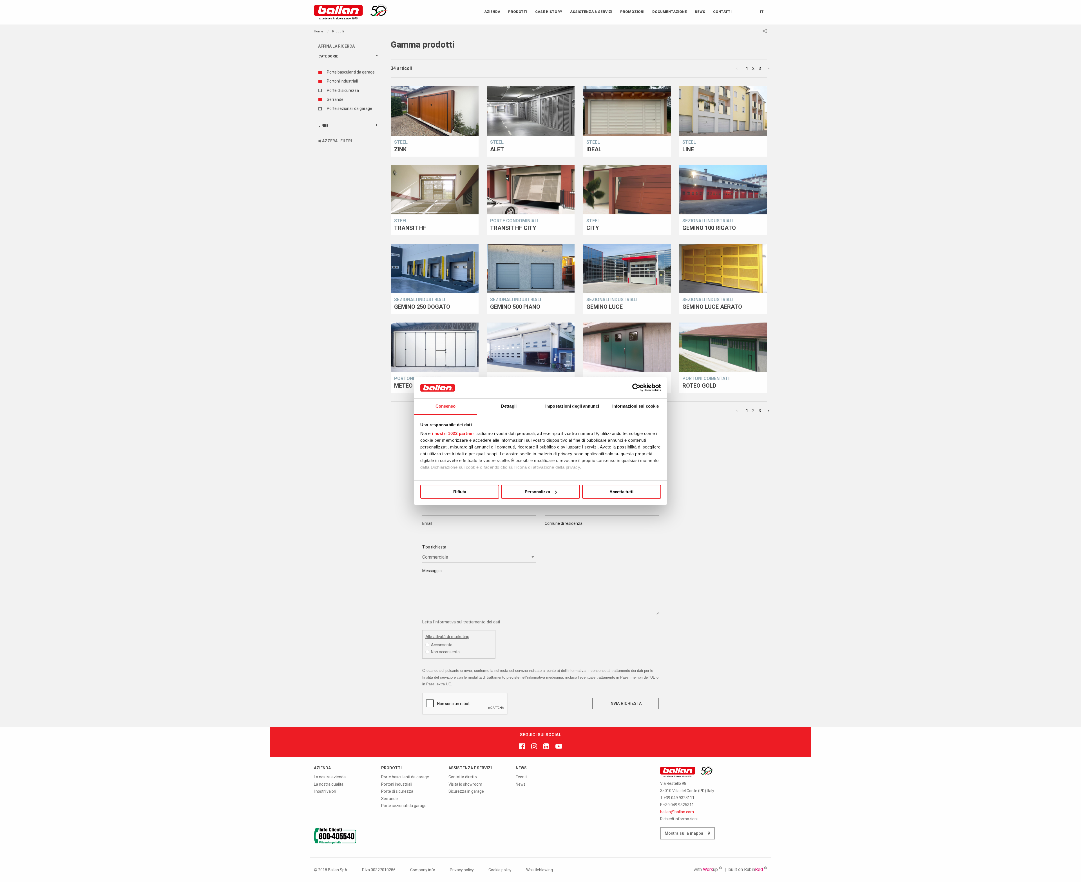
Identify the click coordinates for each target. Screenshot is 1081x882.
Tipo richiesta (434, 547)
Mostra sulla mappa (684, 833)
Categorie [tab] (328, 56)
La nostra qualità (328, 784)
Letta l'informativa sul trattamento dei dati (461, 622)
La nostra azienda (330, 777)
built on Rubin (748, 869)
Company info (422, 870)
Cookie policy (500, 870)
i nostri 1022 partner (453, 433)
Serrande (335, 99)
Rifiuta (459, 491)
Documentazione (669, 12)
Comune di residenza (563, 523)
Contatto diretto (462, 777)
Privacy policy (462, 870)
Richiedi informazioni (679, 819)
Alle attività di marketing (447, 636)
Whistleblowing (539, 870)
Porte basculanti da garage (351, 72)
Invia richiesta (625, 703)
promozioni (632, 12)
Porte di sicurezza (343, 90)
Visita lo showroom (465, 784)
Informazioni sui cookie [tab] (635, 406)
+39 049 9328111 (679, 798)
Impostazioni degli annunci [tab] (572, 406)
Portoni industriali (342, 81)
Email (427, 523)
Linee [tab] (323, 126)
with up (708, 869)
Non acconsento (445, 652)
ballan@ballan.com (677, 812)
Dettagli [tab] (509, 406)
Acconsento (441, 645)
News (700, 12)
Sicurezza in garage (466, 791)
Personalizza (537, 491)
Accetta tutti (621, 491)
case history (548, 12)
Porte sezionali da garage (349, 108)
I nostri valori (325, 791)
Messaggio (432, 570)
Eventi (521, 777)
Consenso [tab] (445, 406)
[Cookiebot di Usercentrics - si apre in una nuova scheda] (636, 387)
